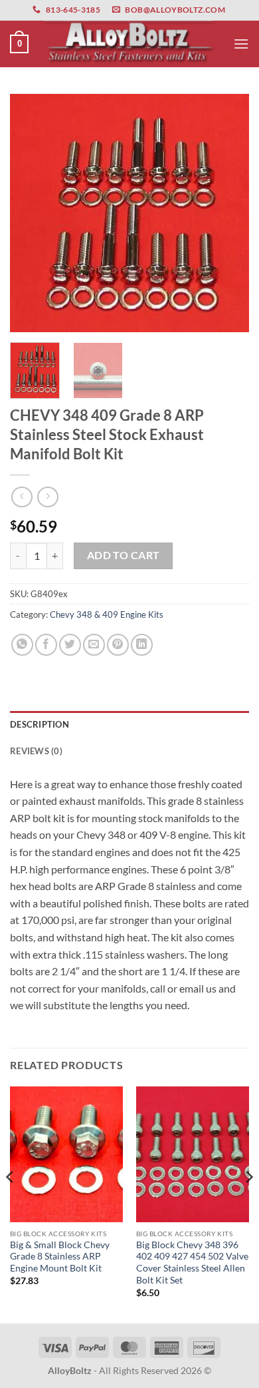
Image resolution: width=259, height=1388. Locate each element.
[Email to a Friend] (94, 645)
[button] (19, 44)
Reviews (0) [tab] (36, 751)
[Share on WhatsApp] (22, 645)
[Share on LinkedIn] (142, 645)
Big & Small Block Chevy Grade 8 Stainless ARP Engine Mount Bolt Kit (60, 1256)
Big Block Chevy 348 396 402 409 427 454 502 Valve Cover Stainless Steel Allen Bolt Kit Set (192, 1262)
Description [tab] (39, 724)
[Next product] (21, 497)
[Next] (228, 213)
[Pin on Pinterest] (118, 645)
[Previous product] (47, 497)
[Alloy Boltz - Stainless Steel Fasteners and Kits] (129, 44)
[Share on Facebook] (46, 645)
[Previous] (31, 213)
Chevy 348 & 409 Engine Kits (106, 614)
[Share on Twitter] (70, 645)
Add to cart (123, 555)
